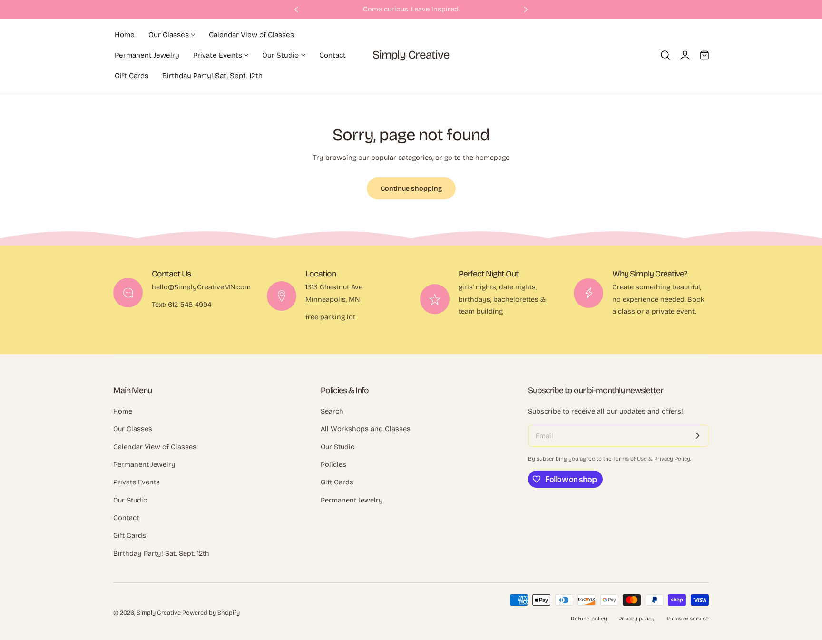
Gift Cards (129, 536)
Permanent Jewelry (144, 464)
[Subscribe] (697, 435)
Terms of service (687, 618)
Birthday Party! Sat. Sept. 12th (161, 553)
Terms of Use (630, 458)
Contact (126, 517)
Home (122, 411)
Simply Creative (159, 612)
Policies (333, 464)
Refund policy (589, 618)
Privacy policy (636, 618)
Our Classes (132, 429)
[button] (665, 55)
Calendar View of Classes (154, 447)
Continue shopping (411, 189)
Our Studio (130, 500)
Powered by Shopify (211, 612)
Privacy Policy (672, 458)
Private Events (136, 482)
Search (332, 411)
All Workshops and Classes (366, 429)
